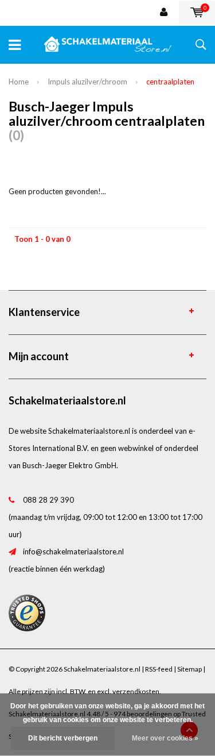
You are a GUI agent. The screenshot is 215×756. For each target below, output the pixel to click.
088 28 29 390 (48, 499)
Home (19, 81)
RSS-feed (159, 669)
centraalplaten (170, 81)
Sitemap (189, 669)
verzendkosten (135, 691)
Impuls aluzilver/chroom (87, 81)
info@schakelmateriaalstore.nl (73, 551)
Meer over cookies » (165, 738)
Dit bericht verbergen (62, 738)
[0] (197, 12)
